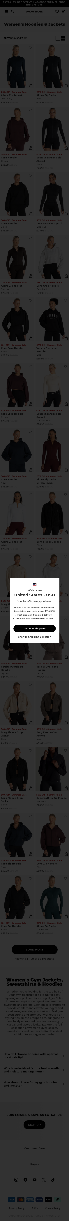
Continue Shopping (34, 628)
